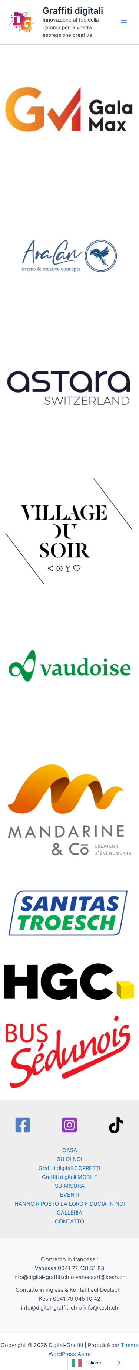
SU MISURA (70, 1186)
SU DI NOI (69, 1159)
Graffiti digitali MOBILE (69, 1177)
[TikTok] (116, 1125)
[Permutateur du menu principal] (124, 22)
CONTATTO (69, 1221)
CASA (69, 1150)
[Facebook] (23, 1125)
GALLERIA (69, 1212)
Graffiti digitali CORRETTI (69, 1168)
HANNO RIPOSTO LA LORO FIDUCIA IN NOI (69, 1203)
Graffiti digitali (73, 10)
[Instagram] (69, 1125)
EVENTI (69, 1195)
